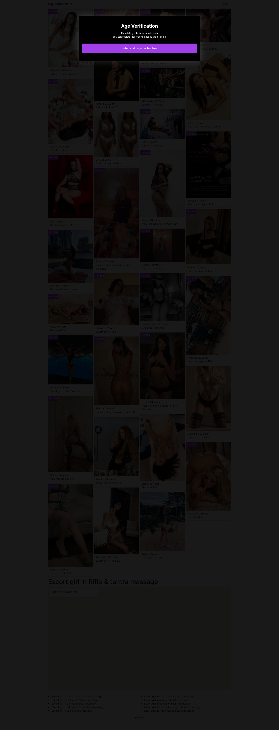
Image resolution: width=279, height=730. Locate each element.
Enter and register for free (139, 48)
